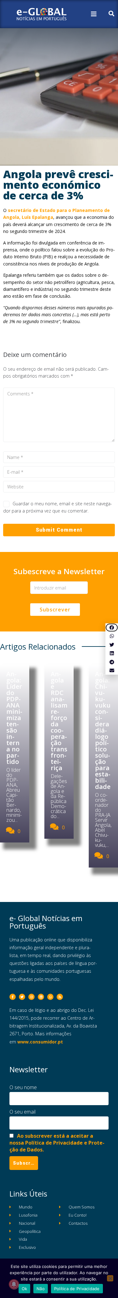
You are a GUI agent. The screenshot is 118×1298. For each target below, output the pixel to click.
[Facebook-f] (12, 997)
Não (41, 1288)
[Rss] (60, 997)
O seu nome (23, 1087)
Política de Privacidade (77, 1288)
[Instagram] (31, 997)
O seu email (22, 1111)
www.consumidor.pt (40, 1042)
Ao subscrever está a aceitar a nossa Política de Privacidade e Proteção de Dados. (56, 1142)
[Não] (110, 1278)
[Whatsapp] (50, 997)
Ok (24, 1288)
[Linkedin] (41, 997)
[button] (111, 627)
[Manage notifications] (14, 1284)
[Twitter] (22, 997)
